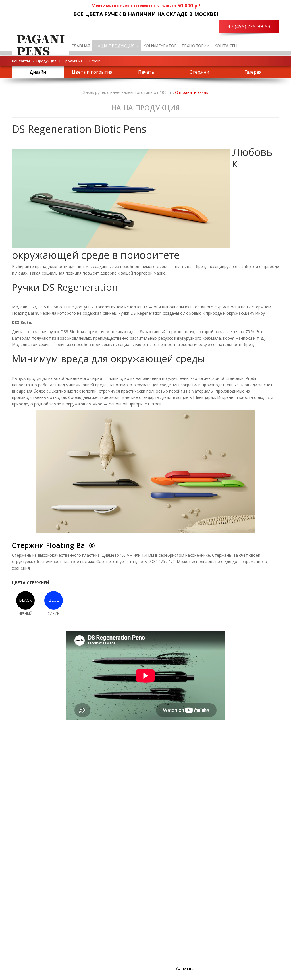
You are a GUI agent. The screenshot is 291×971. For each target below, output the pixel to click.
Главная (80, 45)
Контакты (226, 45)
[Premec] (40, 44)
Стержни (199, 72)
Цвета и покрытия (92, 72)
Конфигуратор (160, 45)
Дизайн (38, 72)
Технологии (195, 45)
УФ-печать (184, 968)
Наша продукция (115, 45)
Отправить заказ (191, 92)
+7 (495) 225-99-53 (249, 26)
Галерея (252, 72)
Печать (146, 72)
